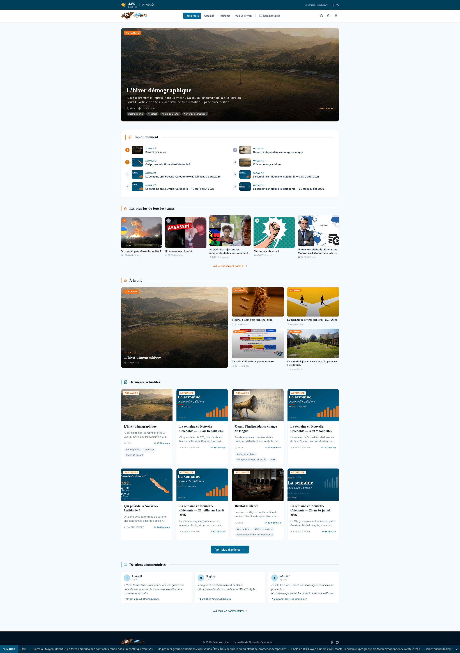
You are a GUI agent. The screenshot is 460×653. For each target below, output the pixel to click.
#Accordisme (243, 529)
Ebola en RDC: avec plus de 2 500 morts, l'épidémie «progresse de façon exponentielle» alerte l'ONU (335, 649)
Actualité (209, 15)
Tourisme (224, 15)
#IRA (273, 459)
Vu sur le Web (243, 15)
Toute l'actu (192, 15)
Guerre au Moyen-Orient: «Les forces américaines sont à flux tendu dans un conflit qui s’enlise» (71, 649)
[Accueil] (134, 16)
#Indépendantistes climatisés (251, 459)
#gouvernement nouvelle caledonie (254, 534)
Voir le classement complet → (230, 265)
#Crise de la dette (263, 529)
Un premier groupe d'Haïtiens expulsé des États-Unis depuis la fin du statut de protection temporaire (201, 649)
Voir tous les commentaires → (230, 610)
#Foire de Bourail (170, 113)
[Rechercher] (321, 16)
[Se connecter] (336, 16)
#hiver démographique (195, 113)
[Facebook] (333, 4)
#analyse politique (246, 454)
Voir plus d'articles (228, 549)
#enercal (152, 113)
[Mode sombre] (329, 16)
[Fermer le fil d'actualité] (457, 649)
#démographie (135, 113)
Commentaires (271, 15)
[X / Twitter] (337, 4)
